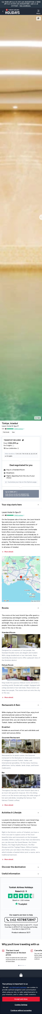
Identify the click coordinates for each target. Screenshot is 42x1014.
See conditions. (25, 6)
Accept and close (20, 999)
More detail (8, 552)
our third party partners (17, 987)
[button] (21, 504)
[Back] (3, 11)
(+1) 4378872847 (23, 920)
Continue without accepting (21, 1010)
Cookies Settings (21, 1005)
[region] (21, 995)
